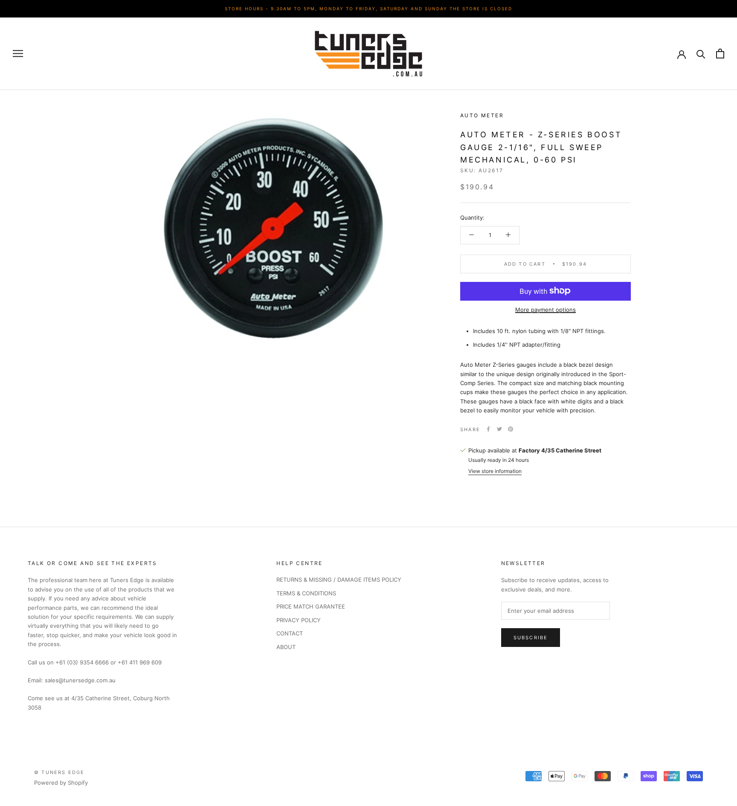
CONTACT (289, 633)
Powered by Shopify (61, 782)
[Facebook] (488, 429)
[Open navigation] (18, 53)
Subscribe (531, 638)
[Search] (700, 53)
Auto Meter (482, 115)
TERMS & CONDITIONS (306, 593)
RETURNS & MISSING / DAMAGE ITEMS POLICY (338, 579)
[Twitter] (499, 429)
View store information (495, 471)
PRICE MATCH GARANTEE (310, 606)
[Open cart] (720, 53)
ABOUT (286, 647)
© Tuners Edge (59, 772)
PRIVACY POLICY (298, 620)
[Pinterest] (510, 429)
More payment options (545, 309)
